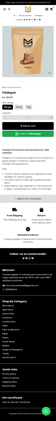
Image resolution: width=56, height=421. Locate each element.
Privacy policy (9, 373)
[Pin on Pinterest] (29, 20)
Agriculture (7, 309)
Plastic (5, 337)
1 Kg (29, 107)
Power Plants (8, 341)
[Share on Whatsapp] (32, 20)
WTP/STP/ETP (9, 357)
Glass (5, 325)
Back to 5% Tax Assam (28, 198)
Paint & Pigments (11, 329)
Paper (5, 333)
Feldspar (39, 15)
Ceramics (7, 317)
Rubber (5, 345)
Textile (5, 353)
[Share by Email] (37, 20)
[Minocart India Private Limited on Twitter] (24, 258)
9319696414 (10, 289)
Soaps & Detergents (12, 349)
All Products (8, 305)
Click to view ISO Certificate (16, 402)
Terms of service (10, 377)
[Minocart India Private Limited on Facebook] (27, 258)
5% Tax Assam (25, 15)
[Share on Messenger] (40, 20)
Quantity (6, 113)
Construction (9, 321)
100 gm (7, 107)
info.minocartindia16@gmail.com (20, 285)
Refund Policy (9, 385)
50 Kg (19, 107)
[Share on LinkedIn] (34, 20)
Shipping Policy (9, 381)
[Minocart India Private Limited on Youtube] (33, 258)
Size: (7, 102)
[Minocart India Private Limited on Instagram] (30, 258)
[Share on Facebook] (24, 20)
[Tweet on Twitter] (27, 20)
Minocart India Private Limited (35, 413)
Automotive (8, 313)
